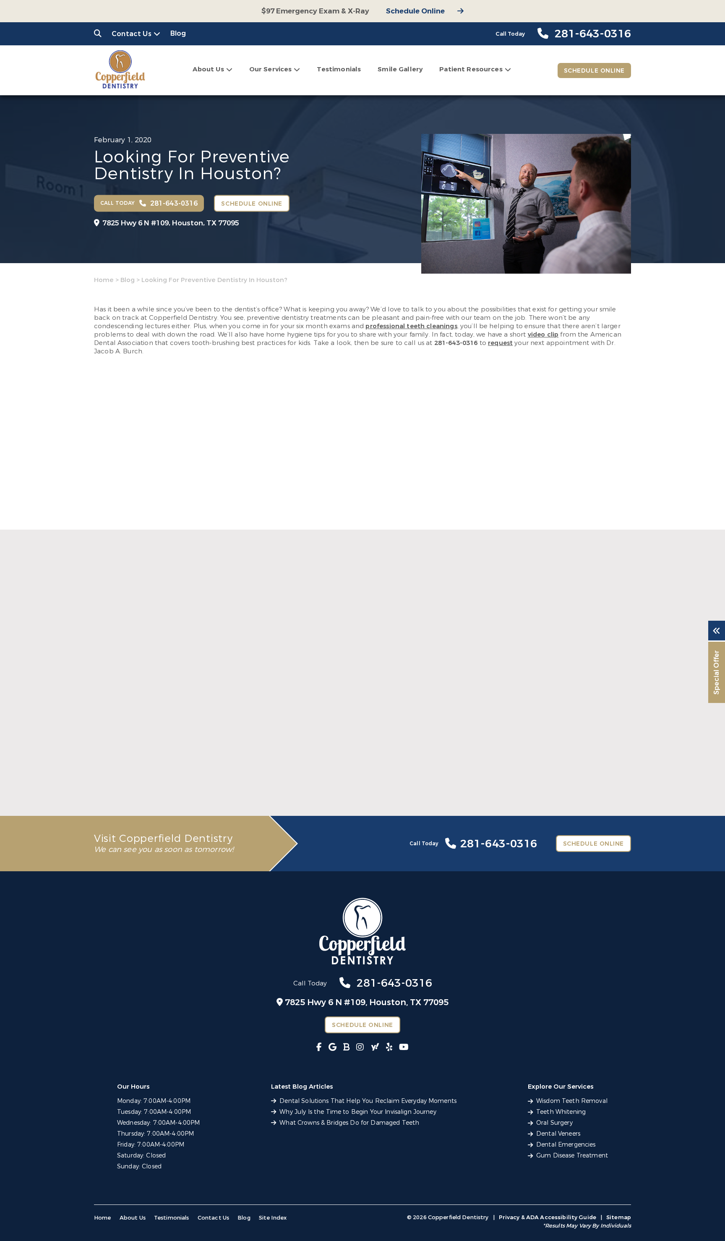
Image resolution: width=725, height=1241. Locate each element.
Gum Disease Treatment (572, 1156)
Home (104, 280)
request (500, 343)
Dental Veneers (558, 1134)
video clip (543, 334)
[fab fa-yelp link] (389, 1047)
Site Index (273, 1217)
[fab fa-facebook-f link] (319, 1047)
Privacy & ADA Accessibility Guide (547, 1217)
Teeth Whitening (561, 1112)
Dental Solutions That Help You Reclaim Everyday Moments (172, 771)
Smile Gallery (400, 69)
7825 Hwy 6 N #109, (170, 223)
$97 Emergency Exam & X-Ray (315, 11)
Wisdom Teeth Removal (572, 1101)
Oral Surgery (554, 1123)
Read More (110, 790)
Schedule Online (415, 11)
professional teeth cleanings (411, 326)
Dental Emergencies (566, 1145)
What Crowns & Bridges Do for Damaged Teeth (539, 771)
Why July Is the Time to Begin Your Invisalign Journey (344, 771)
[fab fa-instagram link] (360, 1047)
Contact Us (131, 33)
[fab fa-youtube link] (404, 1047)
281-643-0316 (456, 343)
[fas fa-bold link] (346, 1047)
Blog (178, 33)
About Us (208, 69)
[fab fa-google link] (332, 1047)
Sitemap (618, 1217)
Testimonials (339, 69)
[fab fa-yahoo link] (375, 1047)
